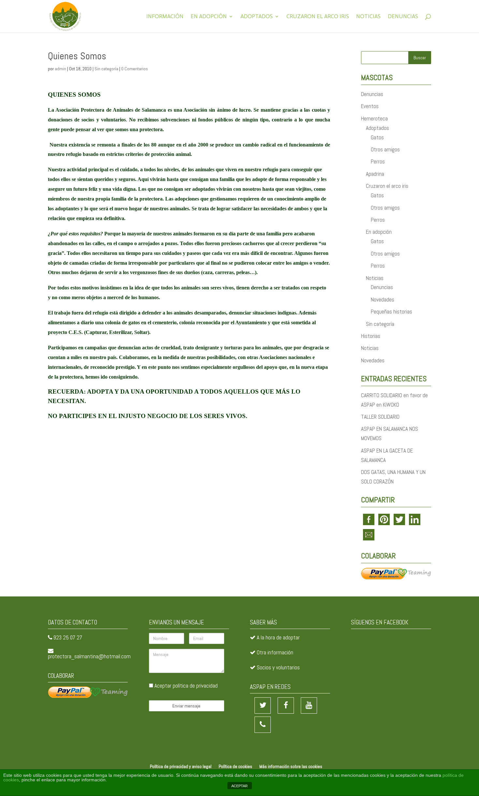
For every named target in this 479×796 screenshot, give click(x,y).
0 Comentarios (134, 69)
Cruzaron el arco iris (317, 17)
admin (60, 69)
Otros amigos (385, 149)
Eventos (370, 106)
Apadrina (375, 173)
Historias (370, 336)
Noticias (368, 17)
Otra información (275, 652)
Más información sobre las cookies (290, 766)
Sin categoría (106, 69)
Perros (378, 161)
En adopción (209, 17)
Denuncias (403, 17)
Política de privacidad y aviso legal (180, 766)
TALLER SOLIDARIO (380, 416)
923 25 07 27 (67, 637)
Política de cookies (235, 766)
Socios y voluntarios (278, 667)
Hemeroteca (374, 118)
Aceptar (185, 685)
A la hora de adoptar (278, 637)
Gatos (377, 137)
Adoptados (256, 17)
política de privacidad (195, 685)
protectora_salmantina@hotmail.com (89, 656)
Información (164, 17)
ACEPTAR (239, 786)
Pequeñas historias (391, 311)
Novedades (382, 299)
